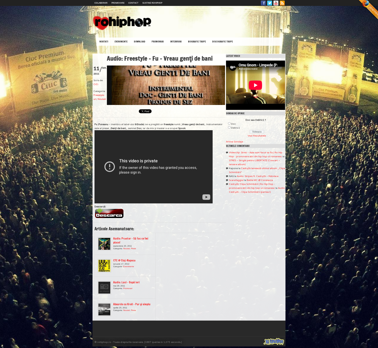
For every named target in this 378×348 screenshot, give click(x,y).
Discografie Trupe (222, 41)
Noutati (103, 41)
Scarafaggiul (236, 180)
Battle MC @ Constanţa (260, 180)
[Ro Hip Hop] (122, 29)
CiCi (96, 84)
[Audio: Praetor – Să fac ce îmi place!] (104, 244)
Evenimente (121, 41)
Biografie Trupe (197, 41)
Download (139, 41)
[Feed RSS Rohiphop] (282, 5)
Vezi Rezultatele (257, 135)
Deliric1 (235, 127)
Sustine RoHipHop (152, 3)
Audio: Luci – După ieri (126, 282)
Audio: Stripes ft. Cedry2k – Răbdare (257, 176)
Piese (133, 248)
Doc (233, 123)
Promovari (158, 41)
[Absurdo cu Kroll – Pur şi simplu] (104, 309)
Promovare (117, 3)
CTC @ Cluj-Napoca (124, 260)
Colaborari (100, 3)
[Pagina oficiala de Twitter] (270, 5)
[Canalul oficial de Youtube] (276, 5)
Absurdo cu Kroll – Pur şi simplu (131, 304)
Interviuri (176, 41)
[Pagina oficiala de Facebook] (263, 5)
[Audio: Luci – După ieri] (104, 288)
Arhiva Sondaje (234, 141)
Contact (133, 3)
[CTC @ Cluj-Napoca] (104, 266)
